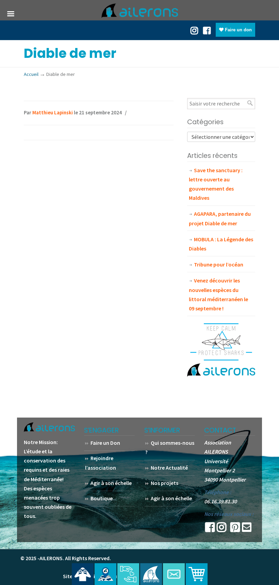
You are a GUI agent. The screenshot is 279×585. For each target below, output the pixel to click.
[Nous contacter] (174, 574)
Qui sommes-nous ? (169, 447)
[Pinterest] (235, 529)
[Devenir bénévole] (151, 574)
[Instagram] (221, 529)
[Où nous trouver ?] (83, 574)
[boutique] (197, 574)
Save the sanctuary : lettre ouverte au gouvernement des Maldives (216, 184)
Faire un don (238, 29)
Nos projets (164, 483)
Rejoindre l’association (100, 463)
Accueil (31, 74)
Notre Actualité (169, 467)
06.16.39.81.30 (220, 501)
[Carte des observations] (105, 574)
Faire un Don (105, 442)
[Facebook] (207, 30)
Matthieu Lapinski (52, 112)
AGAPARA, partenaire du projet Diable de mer (220, 218)
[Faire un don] (128, 574)
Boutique (102, 498)
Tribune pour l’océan (218, 264)
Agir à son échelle (111, 483)
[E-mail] (246, 529)
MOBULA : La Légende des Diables (221, 244)
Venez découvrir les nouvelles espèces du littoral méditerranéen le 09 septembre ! (218, 294)
